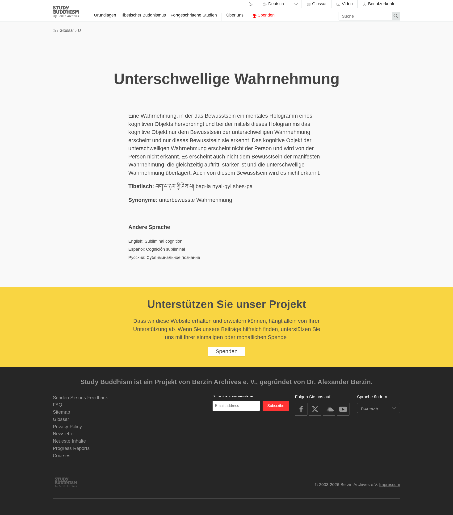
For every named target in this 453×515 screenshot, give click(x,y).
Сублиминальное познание (173, 257)
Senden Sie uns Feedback (80, 397)
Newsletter (64, 433)
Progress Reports (71, 448)
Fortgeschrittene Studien (194, 15)
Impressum (389, 484)
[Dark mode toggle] (250, 4)
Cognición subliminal (165, 249)
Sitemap (61, 412)
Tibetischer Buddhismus (143, 15)
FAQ (57, 404)
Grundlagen (105, 15)
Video (347, 3)
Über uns (234, 15)
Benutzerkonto (381, 3)
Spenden (265, 15)
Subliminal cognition (163, 241)
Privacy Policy (67, 426)
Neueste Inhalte (69, 441)
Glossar (319, 3)
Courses (61, 455)
